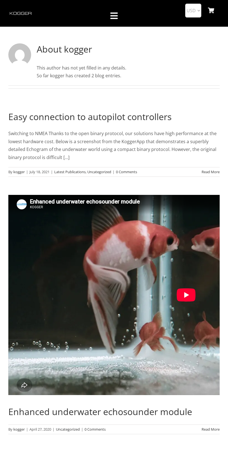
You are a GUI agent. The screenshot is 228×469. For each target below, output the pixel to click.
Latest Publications (70, 171)
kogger (19, 171)
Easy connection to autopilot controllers (90, 117)
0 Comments (126, 171)
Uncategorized (99, 171)
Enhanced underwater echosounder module (100, 412)
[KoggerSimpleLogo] (20, 13)
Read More (211, 171)
